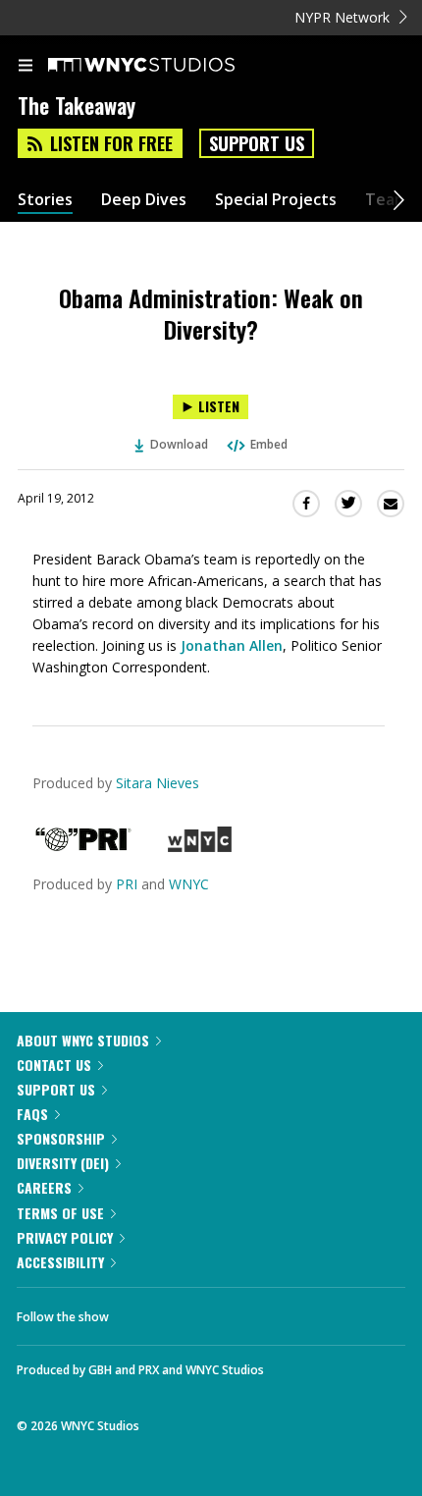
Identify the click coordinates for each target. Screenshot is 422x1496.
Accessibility (60, 1262)
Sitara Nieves (157, 783)
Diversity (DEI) (63, 1162)
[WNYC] (200, 846)
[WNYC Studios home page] (166, 66)
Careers (44, 1187)
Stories (45, 199)
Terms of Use (60, 1212)
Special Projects (276, 199)
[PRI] (83, 846)
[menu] (25, 67)
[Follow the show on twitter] (197, 1311)
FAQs (32, 1113)
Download (179, 444)
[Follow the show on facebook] (143, 1311)
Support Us (256, 143)
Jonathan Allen (232, 645)
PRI (126, 884)
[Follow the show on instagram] (250, 1311)
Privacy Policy (65, 1237)
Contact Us (54, 1064)
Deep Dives (143, 199)
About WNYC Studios (83, 1040)
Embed (269, 444)
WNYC (189, 884)
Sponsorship (61, 1138)
